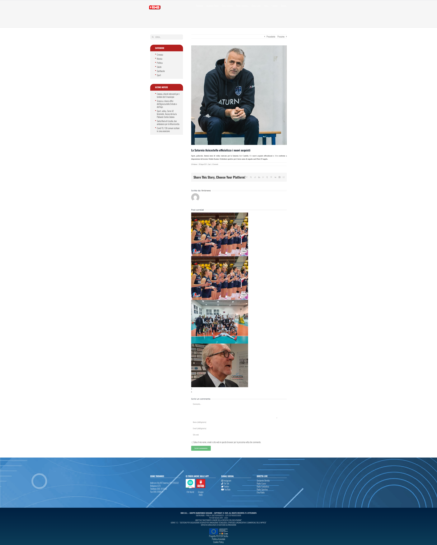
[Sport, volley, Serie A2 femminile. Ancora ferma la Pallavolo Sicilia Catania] (219, 214)
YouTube (227, 489)
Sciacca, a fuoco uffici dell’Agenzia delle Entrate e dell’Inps (167, 104)
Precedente (271, 36)
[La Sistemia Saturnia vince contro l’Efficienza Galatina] (219, 301)
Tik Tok (226, 483)
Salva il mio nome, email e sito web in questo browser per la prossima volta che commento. (227, 442)
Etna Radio (261, 492)
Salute (159, 66)
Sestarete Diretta (263, 480)
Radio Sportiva (262, 489)
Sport (209, 164)
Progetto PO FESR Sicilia (218, 536)
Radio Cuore (261, 483)
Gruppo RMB (200, 493)
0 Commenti (215, 164)
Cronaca (160, 54)
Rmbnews (194, 164)
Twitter (226, 486)
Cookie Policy (218, 542)
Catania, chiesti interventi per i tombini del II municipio (168, 95)
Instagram (227, 480)
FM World (190, 492)
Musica (159, 58)
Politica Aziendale (218, 539)
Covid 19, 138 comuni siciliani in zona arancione (168, 129)
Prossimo (281, 36)
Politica (160, 62)
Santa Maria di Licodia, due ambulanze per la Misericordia (168, 122)
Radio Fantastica (263, 486)
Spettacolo (161, 70)
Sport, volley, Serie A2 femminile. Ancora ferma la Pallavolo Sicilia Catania (167, 114)
